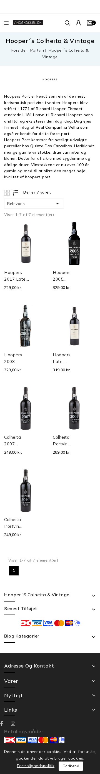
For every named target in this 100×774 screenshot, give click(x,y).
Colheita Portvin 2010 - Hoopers (13, 523)
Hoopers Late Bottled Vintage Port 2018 (63, 358)
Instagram (16, 724)
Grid (7, 192)
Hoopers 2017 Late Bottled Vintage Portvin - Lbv (15, 276)
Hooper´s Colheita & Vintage (36, 594)
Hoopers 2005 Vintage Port (62, 276)
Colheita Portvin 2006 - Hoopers (62, 441)
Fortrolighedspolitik (35, 765)
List (15, 192)
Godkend (70, 766)
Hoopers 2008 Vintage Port (13, 358)
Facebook (5, 724)
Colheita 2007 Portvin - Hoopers (13, 441)
